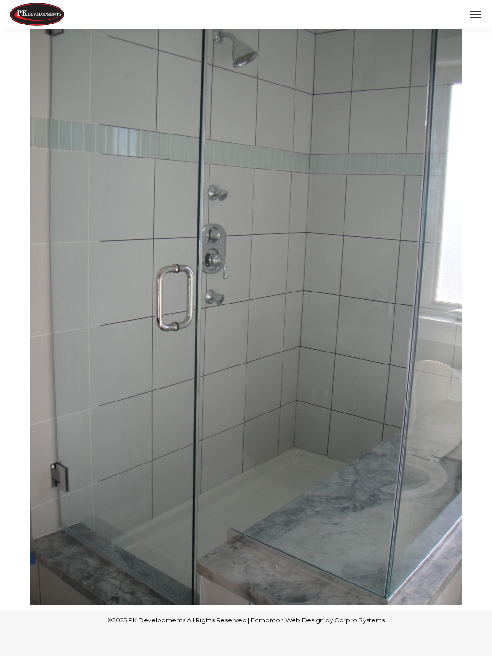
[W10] (246, 317)
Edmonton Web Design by (292, 620)
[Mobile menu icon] (475, 14)
